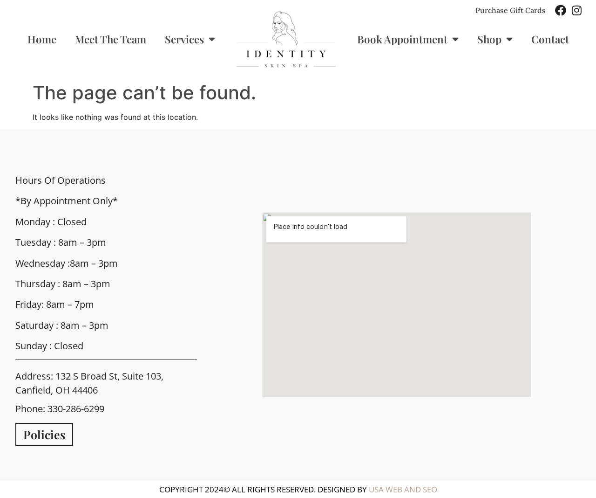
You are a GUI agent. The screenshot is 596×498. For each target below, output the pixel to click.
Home (41, 39)
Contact (550, 39)
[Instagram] (576, 10)
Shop (489, 39)
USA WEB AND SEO (403, 489)
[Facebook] (560, 10)
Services (184, 39)
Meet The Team (110, 39)
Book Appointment (402, 39)
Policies (44, 434)
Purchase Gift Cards (510, 10)
